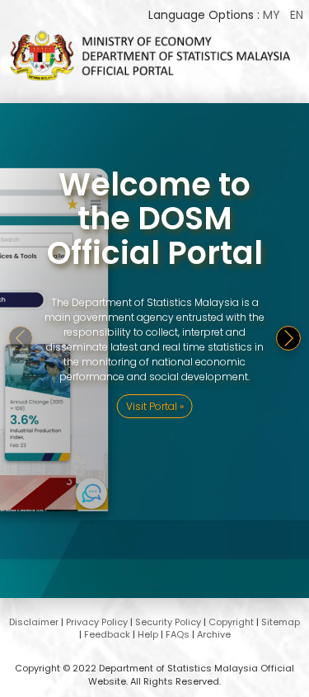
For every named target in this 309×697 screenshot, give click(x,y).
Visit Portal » (155, 406)
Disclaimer (34, 622)
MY (271, 15)
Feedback (107, 634)
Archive (214, 634)
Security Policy (168, 622)
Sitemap (280, 622)
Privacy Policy (97, 622)
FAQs (178, 634)
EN (296, 15)
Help (148, 634)
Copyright (231, 622)
